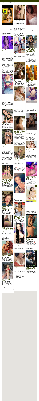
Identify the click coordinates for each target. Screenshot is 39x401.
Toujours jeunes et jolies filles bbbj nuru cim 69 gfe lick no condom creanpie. (31, 149)
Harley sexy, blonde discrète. (6, 280)
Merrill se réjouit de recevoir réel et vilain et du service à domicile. (31, 27)
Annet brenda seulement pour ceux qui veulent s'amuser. (18, 245)
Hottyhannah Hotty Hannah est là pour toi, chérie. (19, 194)
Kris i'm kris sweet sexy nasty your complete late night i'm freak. (19, 217)
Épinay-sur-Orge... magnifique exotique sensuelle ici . (30, 239)
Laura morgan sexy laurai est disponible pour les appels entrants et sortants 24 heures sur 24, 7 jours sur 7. (31, 50)
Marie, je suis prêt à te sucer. (6, 256)
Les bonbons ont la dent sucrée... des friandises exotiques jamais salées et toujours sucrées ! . (7, 181)
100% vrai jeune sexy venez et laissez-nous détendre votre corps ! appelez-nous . (31, 204)
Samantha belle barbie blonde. (18, 80)
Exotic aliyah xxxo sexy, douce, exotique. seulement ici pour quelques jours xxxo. (19, 132)
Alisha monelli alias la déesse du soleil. (6, 26)
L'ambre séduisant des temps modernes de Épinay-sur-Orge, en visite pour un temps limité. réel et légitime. (7, 229)
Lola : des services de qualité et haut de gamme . (31, 131)
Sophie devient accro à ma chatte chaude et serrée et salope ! (19, 268)
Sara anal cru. (5, 123)
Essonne (8, 2)
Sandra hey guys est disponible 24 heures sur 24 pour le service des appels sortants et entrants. (7, 208)
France (6, 2)
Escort (3, 2)
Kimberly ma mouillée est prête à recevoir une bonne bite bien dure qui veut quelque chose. (7, 50)
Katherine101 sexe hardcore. (29, 81)
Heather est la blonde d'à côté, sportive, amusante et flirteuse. (19, 103)
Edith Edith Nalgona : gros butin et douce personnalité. (31, 104)
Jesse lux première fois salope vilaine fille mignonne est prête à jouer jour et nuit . (19, 160)
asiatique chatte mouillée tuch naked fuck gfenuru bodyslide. (30, 268)
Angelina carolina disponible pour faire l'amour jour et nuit (7, 96)
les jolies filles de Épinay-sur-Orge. (19, 54)
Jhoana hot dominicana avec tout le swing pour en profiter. (31, 177)
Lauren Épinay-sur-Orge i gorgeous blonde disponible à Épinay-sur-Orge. (7, 145)
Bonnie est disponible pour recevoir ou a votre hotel (19, 21)
